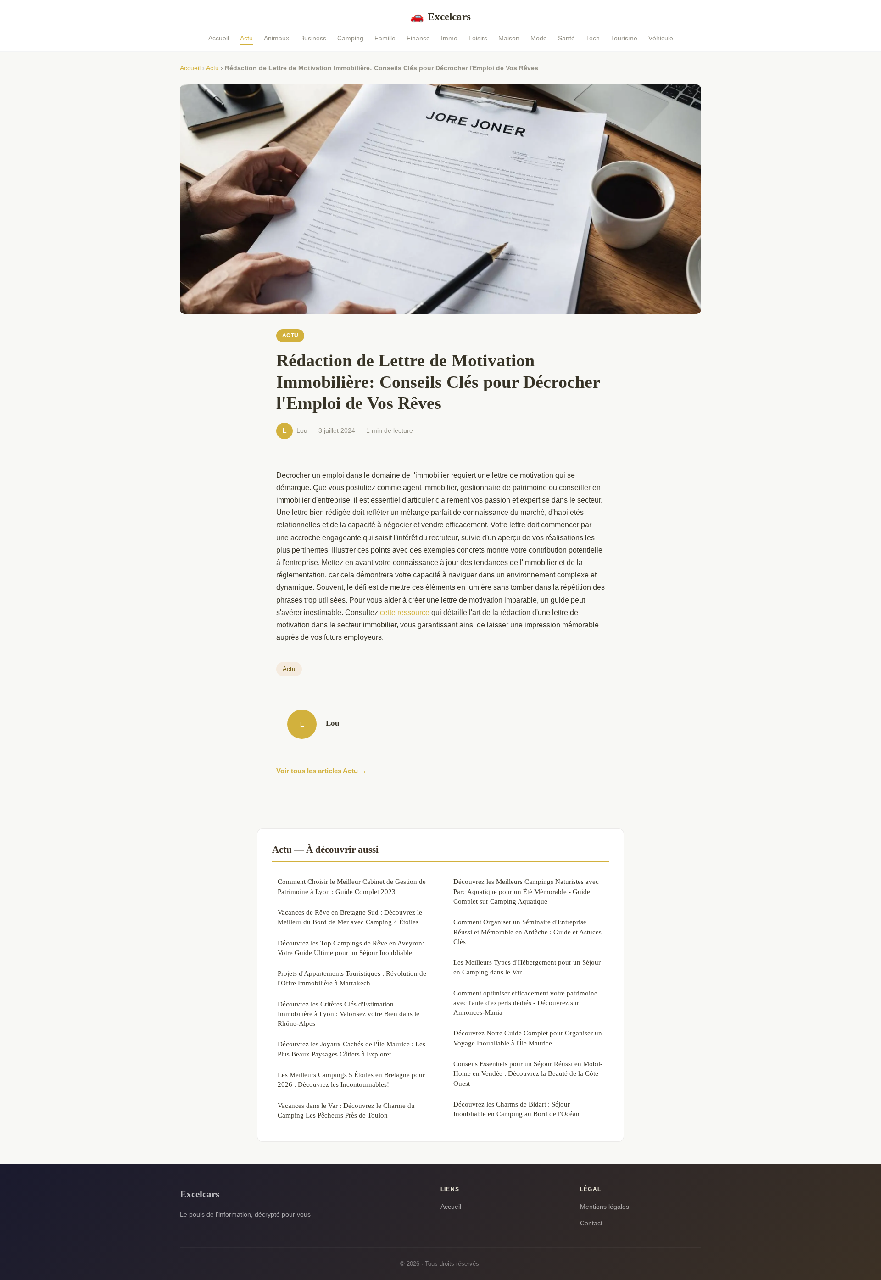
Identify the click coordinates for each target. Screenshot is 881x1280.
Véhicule (660, 38)
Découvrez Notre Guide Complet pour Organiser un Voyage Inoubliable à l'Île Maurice (527, 1037)
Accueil (218, 38)
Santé (566, 38)
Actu (246, 38)
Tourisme (624, 38)
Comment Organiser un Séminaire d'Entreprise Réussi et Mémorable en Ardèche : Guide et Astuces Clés (527, 931)
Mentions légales (604, 1206)
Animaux (276, 38)
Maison (508, 38)
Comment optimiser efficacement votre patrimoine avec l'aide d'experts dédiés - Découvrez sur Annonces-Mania (525, 1003)
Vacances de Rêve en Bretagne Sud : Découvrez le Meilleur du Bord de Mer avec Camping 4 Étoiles (350, 917)
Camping (350, 38)
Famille (385, 38)
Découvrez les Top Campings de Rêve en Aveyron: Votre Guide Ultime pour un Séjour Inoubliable (351, 947)
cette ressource (404, 612)
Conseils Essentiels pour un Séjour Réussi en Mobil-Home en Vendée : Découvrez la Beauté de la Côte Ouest (527, 1073)
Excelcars (440, 16)
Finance (418, 38)
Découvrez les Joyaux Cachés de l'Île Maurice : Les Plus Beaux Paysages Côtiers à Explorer (351, 1048)
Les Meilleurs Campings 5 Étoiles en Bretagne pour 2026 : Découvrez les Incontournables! (351, 1079)
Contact (591, 1223)
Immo (449, 38)
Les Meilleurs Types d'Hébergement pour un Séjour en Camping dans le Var (527, 967)
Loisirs (477, 38)
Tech (593, 38)
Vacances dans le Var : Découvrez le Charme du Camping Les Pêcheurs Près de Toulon (346, 1110)
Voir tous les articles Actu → (321, 771)
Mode (538, 38)
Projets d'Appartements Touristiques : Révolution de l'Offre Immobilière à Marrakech (352, 978)
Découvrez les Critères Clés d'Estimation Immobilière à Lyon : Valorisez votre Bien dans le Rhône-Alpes (348, 1014)
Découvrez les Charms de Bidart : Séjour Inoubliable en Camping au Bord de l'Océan (516, 1109)
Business (313, 38)
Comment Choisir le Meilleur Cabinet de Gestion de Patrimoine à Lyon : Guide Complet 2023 (352, 886)
